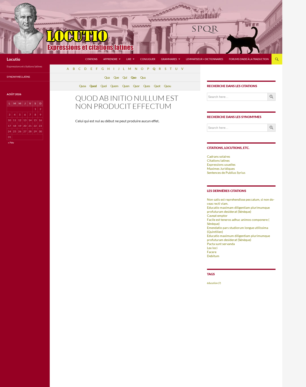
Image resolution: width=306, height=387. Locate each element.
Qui (125, 77)
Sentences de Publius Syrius (226, 172)
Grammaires (169, 59)
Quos (146, 86)
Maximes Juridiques (221, 168)
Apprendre (110, 59)
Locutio (13, 59)
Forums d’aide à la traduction (249, 59)
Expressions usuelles (221, 164)
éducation (214, 283)
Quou (167, 86)
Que (116, 77)
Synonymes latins (18, 76)
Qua (107, 77)
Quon (125, 86)
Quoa (82, 86)
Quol (104, 86)
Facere (211, 252)
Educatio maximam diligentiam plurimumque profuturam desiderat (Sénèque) (238, 209)
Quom (114, 86)
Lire (128, 59)
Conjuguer (147, 59)
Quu (143, 77)
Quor (136, 86)
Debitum (213, 256)
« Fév (11, 142)
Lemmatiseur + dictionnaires (204, 59)
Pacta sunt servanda (221, 244)
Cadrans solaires (218, 156)
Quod (93, 86)
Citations (91, 59)
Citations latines (218, 160)
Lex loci (212, 248)
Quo (133, 77)
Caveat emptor (217, 215)
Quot (157, 86)
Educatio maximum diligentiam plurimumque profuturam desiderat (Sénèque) (238, 238)
